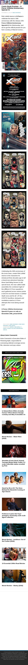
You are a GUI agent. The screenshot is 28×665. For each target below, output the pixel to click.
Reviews (17, 603)
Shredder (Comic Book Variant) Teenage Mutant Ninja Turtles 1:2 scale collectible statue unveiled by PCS (13, 463)
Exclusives (17, 613)
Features (17, 606)
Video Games (17, 627)
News (17, 600)
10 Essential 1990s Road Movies (13, 563)
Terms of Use (19, 657)
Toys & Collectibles (17, 629)
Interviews (17, 611)
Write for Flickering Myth (17, 642)
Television (17, 621)
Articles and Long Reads (17, 608)
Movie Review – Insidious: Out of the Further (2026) (13, 540)
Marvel (12, 327)
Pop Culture (17, 616)
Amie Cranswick (14, 324)
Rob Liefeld (17, 327)
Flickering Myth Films (17, 632)
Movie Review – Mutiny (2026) (12, 585)
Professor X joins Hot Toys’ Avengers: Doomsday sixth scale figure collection (14, 515)
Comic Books (11, 325)
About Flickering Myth (17, 637)
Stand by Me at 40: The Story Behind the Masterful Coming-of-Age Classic (13, 489)
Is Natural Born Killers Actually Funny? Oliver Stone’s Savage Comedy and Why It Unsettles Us (13, 412)
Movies (17, 618)
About (17, 635)
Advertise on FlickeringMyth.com (17, 640)
